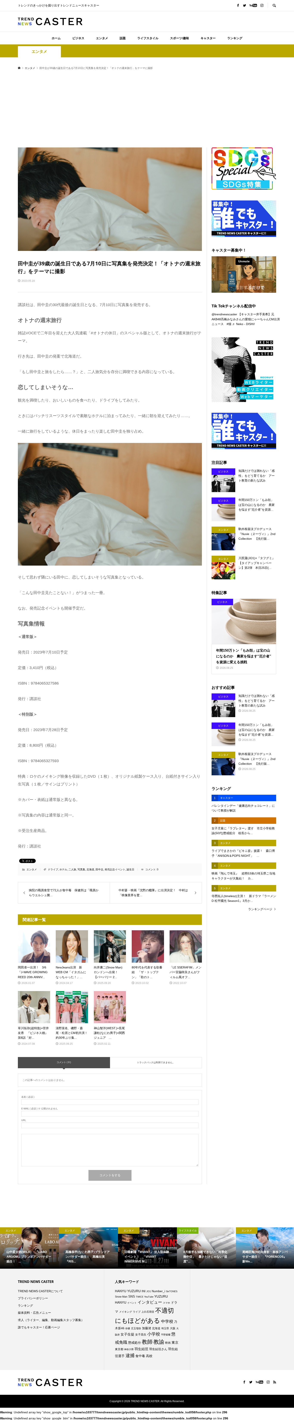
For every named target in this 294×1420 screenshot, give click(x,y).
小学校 (153, 1334)
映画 (168, 1342)
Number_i (158, 1291)
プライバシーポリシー (33, 1298)
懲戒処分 (134, 1342)
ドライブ (53, 869)
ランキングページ (260, 909)
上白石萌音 (147, 1311)
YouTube (148, 1296)
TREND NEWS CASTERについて (40, 1291)
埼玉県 (165, 1328)
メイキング (125, 1311)
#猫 (229, 324)
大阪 (172, 1328)
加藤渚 (146, 1328)
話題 (123, 38)
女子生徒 (127, 1334)
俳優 (127, 1328)
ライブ (137, 1311)
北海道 (90, 869)
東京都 (119, 1349)
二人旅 (72, 869)
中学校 (167, 1321)
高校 (149, 1356)
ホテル (63, 869)
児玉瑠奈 (136, 1328)
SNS (131, 1296)
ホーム (56, 38)
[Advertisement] (147, 109)
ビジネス (78, 38)
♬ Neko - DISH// (243, 324)
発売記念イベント (115, 869)
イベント (132, 1302)
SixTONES (171, 1291)
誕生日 (130, 869)
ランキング (234, 38)
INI (143, 1291)
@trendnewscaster (224, 314)
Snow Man (121, 1296)
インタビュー (150, 1302)
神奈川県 (129, 1349)
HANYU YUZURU (128, 1291)
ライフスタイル (147, 38)
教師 (147, 1342)
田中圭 (99, 869)
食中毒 (140, 1356)
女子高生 (140, 1334)
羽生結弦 (141, 1349)
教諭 (158, 1342)
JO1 (148, 1291)
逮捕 (130, 1355)
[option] (29, 1248)
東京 (175, 1342)
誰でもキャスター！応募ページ (39, 1327)
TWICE (139, 1296)
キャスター (208, 38)
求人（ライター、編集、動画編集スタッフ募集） (51, 1320)
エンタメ (102, 38)
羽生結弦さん (158, 1349)
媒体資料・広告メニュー (34, 1312)
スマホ (166, 1302)
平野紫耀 (165, 1334)
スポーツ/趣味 (179, 38)
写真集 (81, 869)
